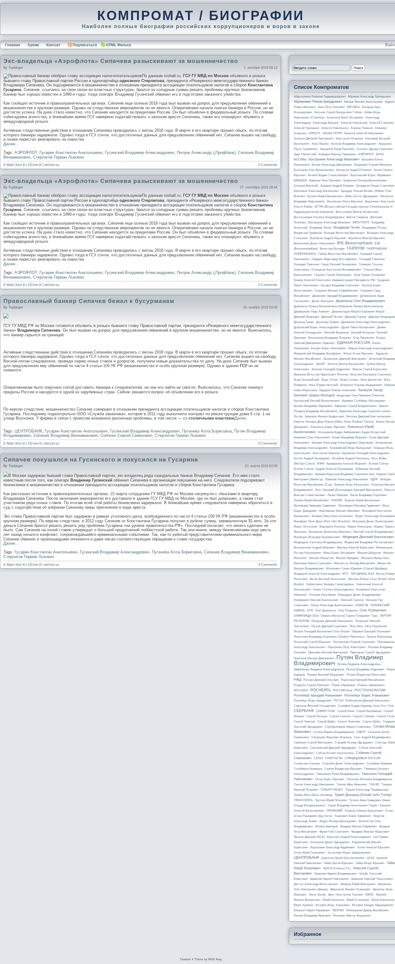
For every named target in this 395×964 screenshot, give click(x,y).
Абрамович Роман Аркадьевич (318, 101)
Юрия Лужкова (303, 905)
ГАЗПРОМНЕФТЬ (305, 253)
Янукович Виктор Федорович (352, 915)
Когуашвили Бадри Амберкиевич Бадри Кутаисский (351, 432)
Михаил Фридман (347, 558)
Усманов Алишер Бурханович (363, 810)
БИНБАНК (300, 180)
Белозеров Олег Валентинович (314, 170)
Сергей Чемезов (304, 721)
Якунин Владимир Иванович (312, 915)
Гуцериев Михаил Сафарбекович (336, 290)
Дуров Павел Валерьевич (358, 327)
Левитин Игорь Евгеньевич (351, 484)
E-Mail (8, 165)
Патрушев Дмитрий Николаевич (332, 621)
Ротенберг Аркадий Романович (318, 695)
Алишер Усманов (362, 128)
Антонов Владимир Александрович (353, 143)
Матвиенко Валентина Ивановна (330, 531)
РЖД (297, 679)
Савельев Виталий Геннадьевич (315, 705)
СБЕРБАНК (304, 711)
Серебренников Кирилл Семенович (348, 726)
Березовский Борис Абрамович (370, 175)
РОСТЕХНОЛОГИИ (370, 690)
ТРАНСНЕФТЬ (303, 800)
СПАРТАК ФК (334, 758)
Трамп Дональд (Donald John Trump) (363, 794)
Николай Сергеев (352, 600)
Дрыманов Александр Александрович (365, 322)
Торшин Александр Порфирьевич (367, 789)
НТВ (310, 610)
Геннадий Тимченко (372, 259)
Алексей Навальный (354, 122)
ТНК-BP (374, 784)
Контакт (53, 45)
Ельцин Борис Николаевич (328, 348)
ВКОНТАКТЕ (361, 222)
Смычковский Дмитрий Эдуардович (333, 747)
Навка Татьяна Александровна (333, 589)
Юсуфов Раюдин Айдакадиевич (372, 905)
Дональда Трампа (327, 322)
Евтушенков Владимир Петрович (329, 337)
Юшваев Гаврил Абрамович (312, 910)
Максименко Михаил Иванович (339, 510)
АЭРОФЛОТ (26, 152)
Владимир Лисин (320, 227)
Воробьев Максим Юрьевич (366, 238)
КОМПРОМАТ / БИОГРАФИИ (200, 15)
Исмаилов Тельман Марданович (361, 385)
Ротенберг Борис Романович (366, 695)
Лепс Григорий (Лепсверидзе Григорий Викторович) (348, 489)
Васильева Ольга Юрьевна (345, 201)
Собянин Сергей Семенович (126, 435)
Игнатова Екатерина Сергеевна (370, 374)
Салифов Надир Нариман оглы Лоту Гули (365, 705)
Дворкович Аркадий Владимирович (335, 295)
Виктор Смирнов (357, 217)
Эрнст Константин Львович (345, 894)
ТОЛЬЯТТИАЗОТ (331, 789)
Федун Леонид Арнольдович (337, 821)
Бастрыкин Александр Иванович (334, 159)
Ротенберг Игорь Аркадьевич (313, 700)
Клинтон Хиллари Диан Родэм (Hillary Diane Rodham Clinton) (334, 421)
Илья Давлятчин (371, 379)
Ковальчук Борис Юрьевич (328, 426)
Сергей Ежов (345, 711)
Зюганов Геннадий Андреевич (330, 369)
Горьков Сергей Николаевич (332, 274)
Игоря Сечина (349, 379)
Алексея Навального (334, 128)
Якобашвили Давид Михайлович (367, 910)
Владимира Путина (374, 227)
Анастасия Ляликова (349, 138)
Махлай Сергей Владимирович (373, 531)
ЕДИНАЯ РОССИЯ (353, 343)
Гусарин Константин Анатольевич (71, 152)
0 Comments (267, 165)
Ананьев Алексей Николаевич (364, 133)
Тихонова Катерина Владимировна (369, 779)
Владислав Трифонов (308, 232)
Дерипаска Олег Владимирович (360, 301)
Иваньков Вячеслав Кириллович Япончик (321, 374)
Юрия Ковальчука (382, 899)
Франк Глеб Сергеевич (334, 831)
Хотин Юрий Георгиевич (309, 852)
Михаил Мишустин (321, 558)
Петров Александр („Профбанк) (206, 152)
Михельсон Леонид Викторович (354, 563)
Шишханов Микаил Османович (350, 889)
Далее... (11, 144)
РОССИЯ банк (342, 690)
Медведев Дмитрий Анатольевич (368, 537)
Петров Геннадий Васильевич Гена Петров (322, 631)
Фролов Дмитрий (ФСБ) (309, 836)
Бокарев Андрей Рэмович (337, 185)
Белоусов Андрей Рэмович (354, 170)
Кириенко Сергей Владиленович (356, 406)
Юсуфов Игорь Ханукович (332, 905)
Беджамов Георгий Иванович (373, 164)
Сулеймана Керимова (308, 768)
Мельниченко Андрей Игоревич (314, 547)
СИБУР (361, 732)
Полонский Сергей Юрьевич (312, 641)
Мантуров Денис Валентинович (373, 521)
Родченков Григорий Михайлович (363, 679)
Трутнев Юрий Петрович (331, 800)
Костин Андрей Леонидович (312, 458)
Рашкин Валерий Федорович (325, 674)
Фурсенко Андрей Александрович (349, 836)
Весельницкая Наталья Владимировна (319, 217)
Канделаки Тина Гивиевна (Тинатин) (360, 395)
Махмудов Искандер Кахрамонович (317, 537)
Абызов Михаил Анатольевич (363, 101)
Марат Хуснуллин (305, 526)
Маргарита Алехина (332, 526)
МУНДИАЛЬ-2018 (362, 573)
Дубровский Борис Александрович (316, 327)
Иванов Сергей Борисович (369, 369)
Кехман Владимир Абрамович (313, 406)
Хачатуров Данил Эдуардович (330, 842)
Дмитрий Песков (332, 316)
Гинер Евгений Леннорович (339, 264)
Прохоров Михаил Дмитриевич (314, 658)
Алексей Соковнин (381, 122)
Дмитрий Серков (355, 316)
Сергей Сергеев (340, 716)
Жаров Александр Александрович (370, 348)
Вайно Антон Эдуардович (361, 196)
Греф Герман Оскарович (369, 274)
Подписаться (85, 45)
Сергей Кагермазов (368, 711)
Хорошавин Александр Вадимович (332, 847)
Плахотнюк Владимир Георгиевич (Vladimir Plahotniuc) (329, 636)
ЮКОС (369, 894)
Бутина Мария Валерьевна (325, 196)
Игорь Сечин (329, 379)
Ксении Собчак (379, 463)
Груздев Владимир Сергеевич (340, 285)
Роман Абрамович (344, 685)
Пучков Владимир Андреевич (365, 669)
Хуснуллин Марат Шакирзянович (349, 852)
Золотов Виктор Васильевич (345, 364)
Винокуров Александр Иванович (329, 222)
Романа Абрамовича (371, 685)
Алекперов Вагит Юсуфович (345, 117)
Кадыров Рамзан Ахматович (337, 390)
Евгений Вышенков (336, 332)
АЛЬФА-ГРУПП (332, 133)
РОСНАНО (301, 690)
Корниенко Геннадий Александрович (365, 453)
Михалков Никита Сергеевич (313, 563)
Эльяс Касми (317, 894)
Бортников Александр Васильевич (316, 190)
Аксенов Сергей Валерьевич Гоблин (338, 112)
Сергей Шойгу (326, 721)
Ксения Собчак (304, 468)
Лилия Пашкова (337, 495)
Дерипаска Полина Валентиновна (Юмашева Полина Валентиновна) (338, 306)
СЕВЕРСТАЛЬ (325, 711)
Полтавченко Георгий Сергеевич (354, 641)
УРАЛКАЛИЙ (334, 810)
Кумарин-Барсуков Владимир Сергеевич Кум (344, 474)
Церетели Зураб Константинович (342, 857)
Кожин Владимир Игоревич (349, 437)
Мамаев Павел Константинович (332, 516)
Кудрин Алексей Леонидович (334, 468)
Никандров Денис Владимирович (359, 594)
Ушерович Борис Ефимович (353, 815)
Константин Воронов (326, 453)
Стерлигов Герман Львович (58, 157)
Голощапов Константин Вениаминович (336, 269)
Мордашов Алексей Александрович (317, 573)
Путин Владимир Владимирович (338, 660)
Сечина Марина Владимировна (333, 732)
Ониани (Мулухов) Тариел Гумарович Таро (349, 615)
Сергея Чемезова (349, 721)
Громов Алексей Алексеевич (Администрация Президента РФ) (334, 280)
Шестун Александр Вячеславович (316, 884)
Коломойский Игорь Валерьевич (351, 447)
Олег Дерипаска (325, 610)
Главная (12, 45)
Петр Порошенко (376, 626)
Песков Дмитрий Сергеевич (329, 626)
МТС (346, 573)
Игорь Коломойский (306, 379)
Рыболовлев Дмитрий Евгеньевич (368, 700)
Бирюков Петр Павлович (325, 180)
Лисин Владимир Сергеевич (368, 495)
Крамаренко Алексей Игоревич (346, 463)
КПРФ (320, 463)
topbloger (15, 67)
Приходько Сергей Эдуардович (370, 652)
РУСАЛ (338, 700)
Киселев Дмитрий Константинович (369, 416)
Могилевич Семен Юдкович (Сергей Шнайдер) (356, 568)
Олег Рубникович (373, 610)
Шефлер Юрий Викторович (358, 884)
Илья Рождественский (323, 385)
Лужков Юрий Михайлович (311, 500)
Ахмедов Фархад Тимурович (337, 154)
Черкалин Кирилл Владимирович (335, 873)
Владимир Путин (347, 227)
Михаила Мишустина (375, 558)
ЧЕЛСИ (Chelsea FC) (337, 868)
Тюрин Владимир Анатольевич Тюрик (352, 805)
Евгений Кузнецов (363, 332)
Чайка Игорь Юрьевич (370, 863)
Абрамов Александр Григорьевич (369, 96)
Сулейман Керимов (379, 763)
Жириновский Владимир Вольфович (317, 353)
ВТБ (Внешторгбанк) (354, 243)
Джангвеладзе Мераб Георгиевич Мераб (358, 311)
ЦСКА (370, 857)
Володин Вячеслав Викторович (344, 232)
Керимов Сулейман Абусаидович (363, 400)
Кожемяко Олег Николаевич (312, 437)
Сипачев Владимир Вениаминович (66, 435)
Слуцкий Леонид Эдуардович (354, 742)
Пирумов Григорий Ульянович (371, 631)
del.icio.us (51, 165)
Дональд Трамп (304, 322)
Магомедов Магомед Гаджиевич (359, 505)
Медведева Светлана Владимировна (318, 542)
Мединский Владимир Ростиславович (369, 542)
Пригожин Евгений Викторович (328, 652)
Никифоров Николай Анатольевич (316, 600)
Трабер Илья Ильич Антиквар (313, 794)
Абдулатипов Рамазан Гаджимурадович (320, 96)
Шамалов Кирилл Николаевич (329, 878)
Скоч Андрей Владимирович (372, 737)
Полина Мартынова (379, 636)
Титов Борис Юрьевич (329, 779)
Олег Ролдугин (347, 610)
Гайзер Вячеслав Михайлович (338, 253)
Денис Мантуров (323, 301)
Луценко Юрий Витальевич (362, 500)
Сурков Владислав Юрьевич (343, 768)
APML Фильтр (118, 45)
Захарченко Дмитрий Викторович (345, 358)
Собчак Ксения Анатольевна (335, 753)
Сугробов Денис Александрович (343, 763)
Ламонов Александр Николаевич (346, 479)
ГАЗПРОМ (355, 248)
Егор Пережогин (363, 337)
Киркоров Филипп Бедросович (324, 416)
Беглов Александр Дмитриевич (332, 164)
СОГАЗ (318, 758)
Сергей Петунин (316, 716)
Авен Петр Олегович (331, 107)
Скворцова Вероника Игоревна (331, 737)
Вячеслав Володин (332, 248)
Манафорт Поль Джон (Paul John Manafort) (322, 521)
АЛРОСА (314, 133)
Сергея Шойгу (372, 721)
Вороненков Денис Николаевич (314, 243)
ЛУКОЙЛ (336, 500)
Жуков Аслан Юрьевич (358, 353)
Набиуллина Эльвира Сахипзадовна (330, 584)
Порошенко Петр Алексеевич (347, 647)
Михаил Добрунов (369, 552)
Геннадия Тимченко (306, 264)
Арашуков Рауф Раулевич (337, 149)
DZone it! (35, 165)
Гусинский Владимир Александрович (139, 152)
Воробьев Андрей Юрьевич (328, 238)
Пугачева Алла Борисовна (207, 431)
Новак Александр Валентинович (332, 605)
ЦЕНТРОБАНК (28, 431)
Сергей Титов (385, 716)
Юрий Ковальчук (333, 899)
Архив (33, 45)
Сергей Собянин (363, 716)
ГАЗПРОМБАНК (377, 248)
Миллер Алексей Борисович (355, 547)
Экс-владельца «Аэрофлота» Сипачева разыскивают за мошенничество (120, 61)
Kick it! (20, 165)
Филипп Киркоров (326, 826)
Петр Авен (356, 626)
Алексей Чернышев (306, 128)
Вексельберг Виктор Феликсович (357, 211)
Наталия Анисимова (322, 594)
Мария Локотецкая (359, 526)
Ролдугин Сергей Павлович (312, 685)
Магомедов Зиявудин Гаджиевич (315, 505)
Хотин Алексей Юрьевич (373, 847)
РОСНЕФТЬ (320, 690)
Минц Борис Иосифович (339, 552)
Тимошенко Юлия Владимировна (337, 774)
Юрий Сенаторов (358, 899)
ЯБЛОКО (338, 910)
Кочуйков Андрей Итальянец (350, 458)
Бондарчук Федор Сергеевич (375, 185)
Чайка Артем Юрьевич (338, 863)
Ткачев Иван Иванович (352, 784)
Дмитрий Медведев (306, 316)
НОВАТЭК (361, 605)
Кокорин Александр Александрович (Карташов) (342, 442)
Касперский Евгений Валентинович (317, 400)
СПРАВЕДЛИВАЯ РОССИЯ (362, 758)
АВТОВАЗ (353, 107)
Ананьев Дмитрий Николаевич (314, 138)
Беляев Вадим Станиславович (328, 175)
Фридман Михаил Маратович (370, 831)
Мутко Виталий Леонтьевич (328, 579)
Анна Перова (320, 143)
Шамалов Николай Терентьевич (372, 878)
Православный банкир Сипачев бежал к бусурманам (88, 301)
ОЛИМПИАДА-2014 (306, 615)
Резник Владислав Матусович (366, 674)
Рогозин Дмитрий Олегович (321, 679)
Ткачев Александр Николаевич (314, 784)
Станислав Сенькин (307, 763)
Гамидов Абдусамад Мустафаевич (334, 259)
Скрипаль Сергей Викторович (313, 742)
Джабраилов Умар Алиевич (312, 311)
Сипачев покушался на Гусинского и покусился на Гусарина (100, 459)
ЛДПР (374, 479)
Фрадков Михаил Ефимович (358, 826)
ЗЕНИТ (320, 364)
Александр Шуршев (326, 122)
